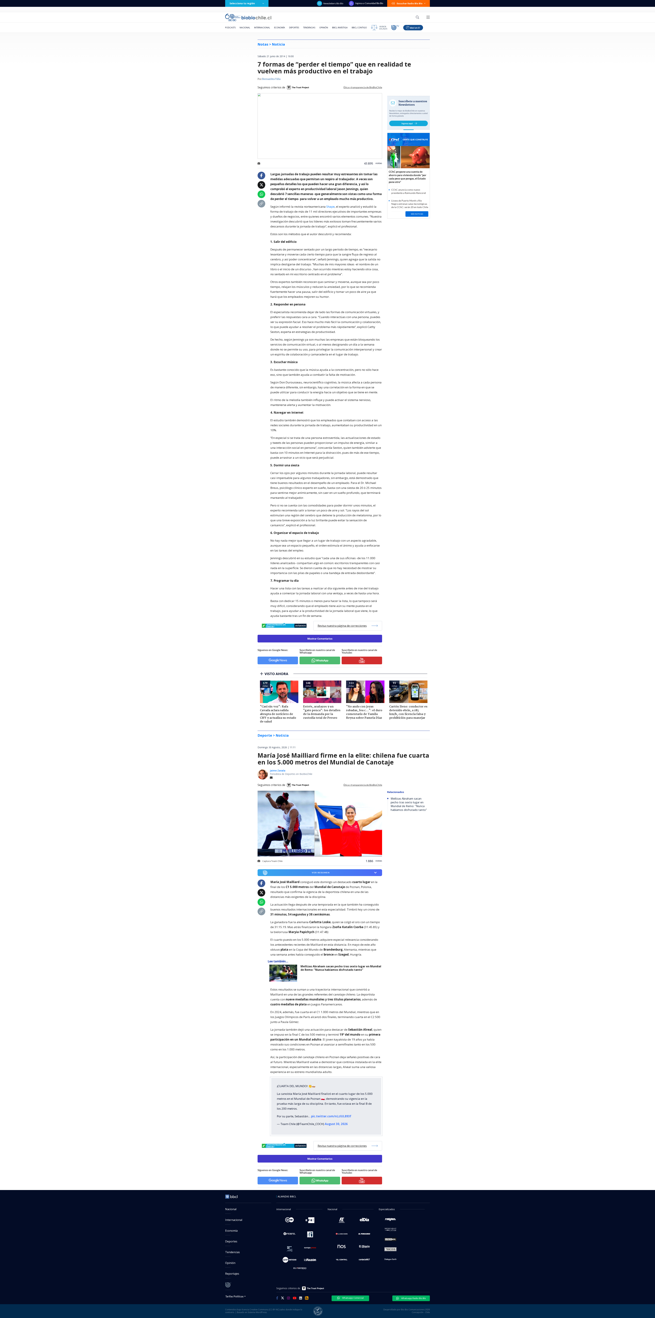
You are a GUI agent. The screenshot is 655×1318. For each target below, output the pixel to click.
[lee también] (284, 973)
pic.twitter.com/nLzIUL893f (331, 1116)
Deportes (294, 27)
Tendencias (309, 27)
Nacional (245, 27)
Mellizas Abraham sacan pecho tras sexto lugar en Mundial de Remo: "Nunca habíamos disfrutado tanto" (341, 968)
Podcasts (230, 27)
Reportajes (232, 1274)
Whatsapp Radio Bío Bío (413, 1298)
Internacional (262, 27)
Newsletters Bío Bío (333, 3)
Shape (330, 207)
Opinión (323, 27)
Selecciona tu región (242, 3)
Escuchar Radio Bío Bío (410, 3)
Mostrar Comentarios (319, 638)
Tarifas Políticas (234, 1296)
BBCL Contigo (359, 27)
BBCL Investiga (340, 27)
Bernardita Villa (271, 79)
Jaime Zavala (277, 770)
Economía (279, 27)
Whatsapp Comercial (353, 1297)
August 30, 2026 (336, 1124)
